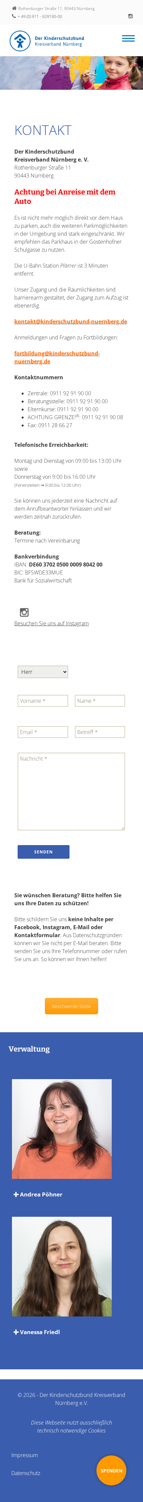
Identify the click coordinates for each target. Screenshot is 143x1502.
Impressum (24, 1455)
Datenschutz (25, 1473)
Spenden (111, 1470)
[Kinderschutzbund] (47, 41)
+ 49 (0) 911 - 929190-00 (40, 16)
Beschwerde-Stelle (71, 1006)
